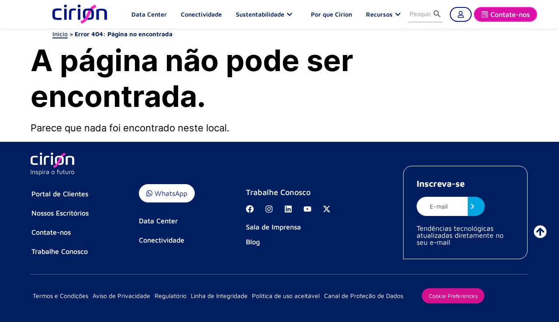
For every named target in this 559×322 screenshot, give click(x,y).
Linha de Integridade (219, 295)
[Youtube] (307, 209)
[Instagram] (269, 209)
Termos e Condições (60, 295)
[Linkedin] (288, 209)
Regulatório (170, 295)
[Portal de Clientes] (461, 14)
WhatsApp (169, 193)
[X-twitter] (327, 209)
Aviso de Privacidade (121, 295)
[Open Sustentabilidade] (291, 14)
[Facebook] (250, 209)
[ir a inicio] (540, 232)
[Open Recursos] (400, 14)
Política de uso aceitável (286, 295)
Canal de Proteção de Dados (363, 295)
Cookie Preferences (453, 295)
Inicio (60, 34)
